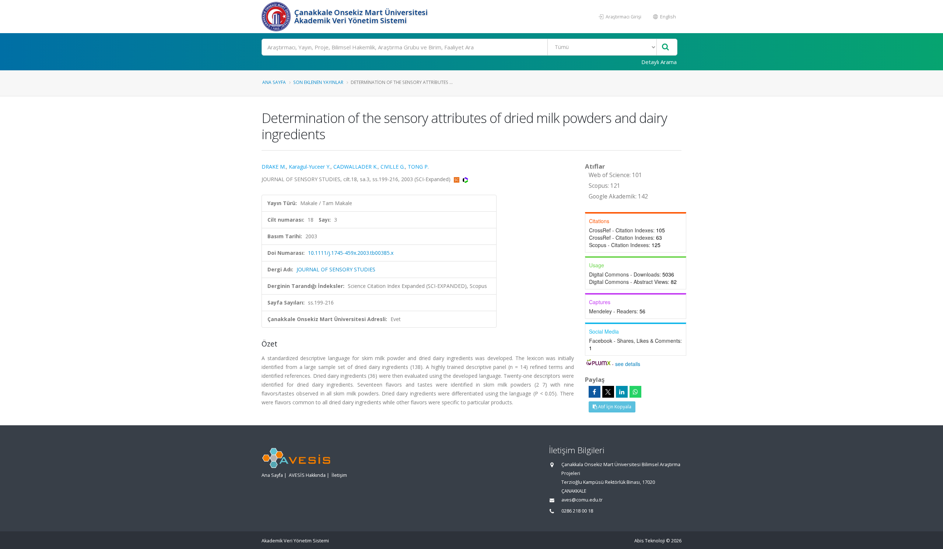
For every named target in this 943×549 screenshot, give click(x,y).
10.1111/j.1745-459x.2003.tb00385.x (350, 252)
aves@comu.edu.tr (582, 500)
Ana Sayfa (274, 82)
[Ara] (665, 47)
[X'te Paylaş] (608, 392)
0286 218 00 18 (577, 511)
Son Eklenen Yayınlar (318, 82)
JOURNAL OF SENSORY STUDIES (336, 269)
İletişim (339, 475)
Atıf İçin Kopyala (614, 407)
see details (627, 363)
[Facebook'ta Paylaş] (594, 392)
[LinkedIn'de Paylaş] (622, 392)
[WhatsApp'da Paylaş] (635, 392)
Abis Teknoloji (649, 541)
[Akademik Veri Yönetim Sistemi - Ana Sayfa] (277, 16)
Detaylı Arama (659, 62)
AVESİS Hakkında (307, 475)
